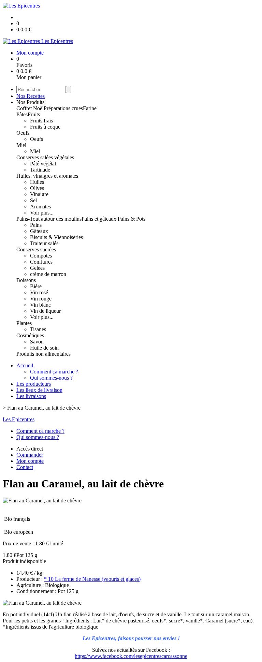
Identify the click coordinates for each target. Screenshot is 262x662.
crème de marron (48, 274)
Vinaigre (39, 194)
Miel (21, 145)
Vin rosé (39, 292)
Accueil (24, 365)
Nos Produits (30, 102)
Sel (33, 200)
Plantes (24, 323)
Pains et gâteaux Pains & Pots (113, 219)
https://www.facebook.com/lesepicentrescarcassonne (131, 656)
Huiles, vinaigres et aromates (47, 176)
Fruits (34, 114)
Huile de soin (44, 348)
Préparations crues (63, 108)
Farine (90, 108)
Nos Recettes (30, 96)
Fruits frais (41, 120)
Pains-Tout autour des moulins (49, 219)
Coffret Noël (30, 108)
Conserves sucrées (36, 249)
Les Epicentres (18, 419)
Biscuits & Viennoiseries (56, 237)
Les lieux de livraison (39, 390)
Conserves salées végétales (45, 157)
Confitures (41, 262)
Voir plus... (42, 213)
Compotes (41, 256)
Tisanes (38, 329)
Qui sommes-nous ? (51, 378)
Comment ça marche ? (54, 371)
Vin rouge (41, 298)
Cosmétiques (30, 335)
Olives (37, 188)
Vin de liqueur (45, 311)
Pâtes (22, 114)
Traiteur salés (44, 243)
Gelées (37, 268)
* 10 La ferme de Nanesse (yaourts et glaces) (92, 579)
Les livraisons (31, 396)
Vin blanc (40, 305)
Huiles (37, 182)
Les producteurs (33, 384)
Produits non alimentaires (43, 354)
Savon (37, 341)
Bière (36, 286)
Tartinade (40, 170)
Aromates (40, 206)
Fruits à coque (45, 127)
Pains (36, 225)
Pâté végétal (43, 163)
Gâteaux (39, 231)
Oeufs (22, 133)
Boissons (26, 280)
